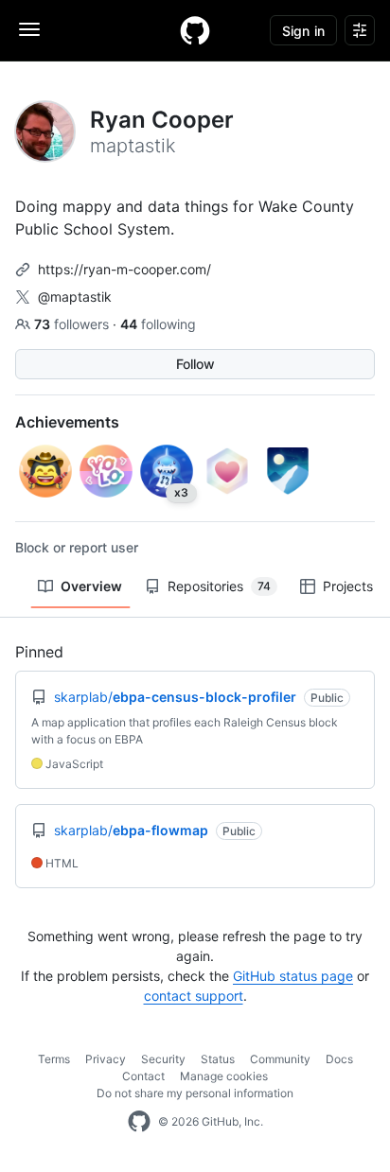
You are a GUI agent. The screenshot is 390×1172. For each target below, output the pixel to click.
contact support (193, 996)
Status (218, 1059)
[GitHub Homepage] (139, 1122)
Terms (54, 1059)
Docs (339, 1059)
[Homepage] (195, 30)
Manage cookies (224, 1076)
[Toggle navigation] (29, 29)
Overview (91, 586)
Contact (143, 1076)
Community (280, 1059)
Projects (348, 586)
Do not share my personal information (195, 1093)
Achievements (67, 421)
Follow (195, 364)
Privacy (105, 1059)
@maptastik (75, 297)
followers (73, 324)
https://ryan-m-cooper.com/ (124, 269)
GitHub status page (293, 976)
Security (163, 1059)
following (158, 324)
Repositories (219, 586)
